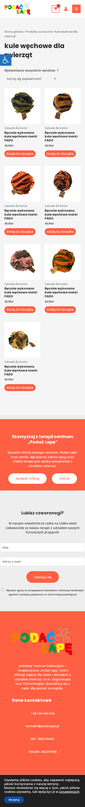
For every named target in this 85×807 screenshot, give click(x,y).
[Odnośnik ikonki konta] (66, 9)
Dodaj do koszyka (20, 154)
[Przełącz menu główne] (76, 9)
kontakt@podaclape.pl (42, 726)
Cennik (64, 478)
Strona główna (14, 31)
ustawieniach (69, 792)
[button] (5, 60)
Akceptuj (13, 800)
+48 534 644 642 (42, 713)
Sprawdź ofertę (27, 478)
